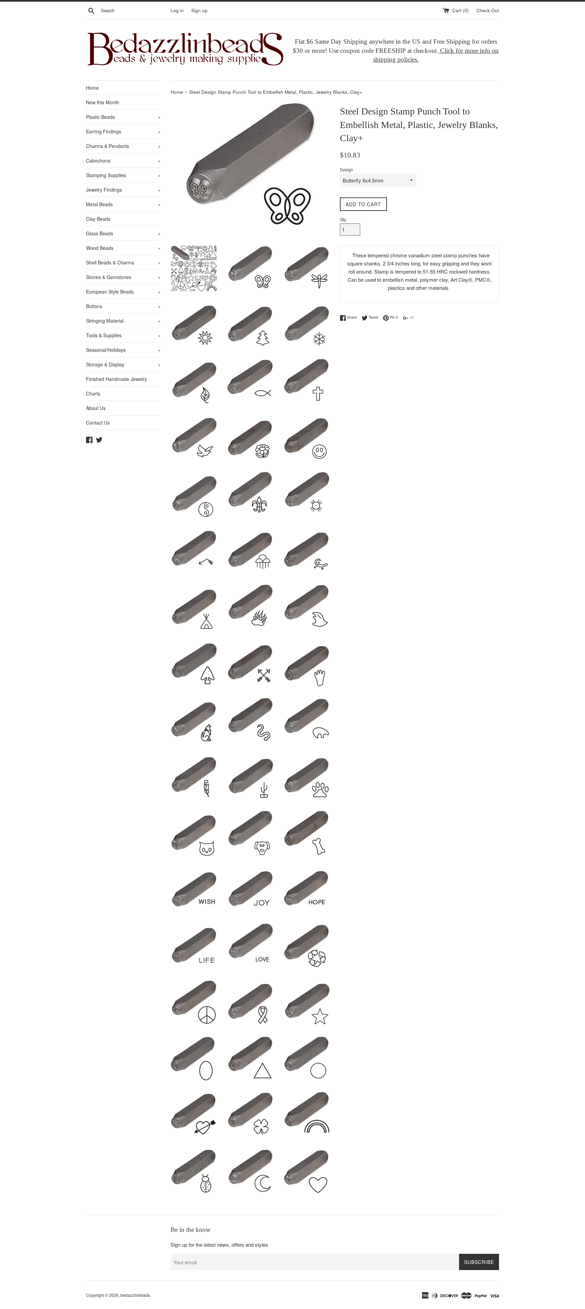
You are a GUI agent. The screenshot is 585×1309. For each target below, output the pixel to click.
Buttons (123, 306)
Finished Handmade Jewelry (116, 378)
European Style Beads (123, 291)
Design (346, 169)
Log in (177, 10)
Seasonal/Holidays (123, 349)
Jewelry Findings (123, 189)
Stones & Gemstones (123, 277)
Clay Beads (98, 218)
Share (351, 317)
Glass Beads (123, 233)
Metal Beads (123, 204)
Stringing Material (123, 320)
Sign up (199, 10)
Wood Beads (123, 247)
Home (92, 87)
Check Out (487, 10)
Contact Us (98, 422)
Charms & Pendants (123, 146)
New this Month (102, 102)
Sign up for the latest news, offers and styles (219, 1244)
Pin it (393, 317)
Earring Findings (123, 131)
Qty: (343, 219)
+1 (411, 317)
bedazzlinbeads (135, 1295)
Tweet (373, 317)
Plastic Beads (123, 116)
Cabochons (123, 160)
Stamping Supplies (123, 175)
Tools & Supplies (123, 335)
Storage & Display (123, 364)
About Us (96, 408)
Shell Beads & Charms (123, 262)
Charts (93, 393)
